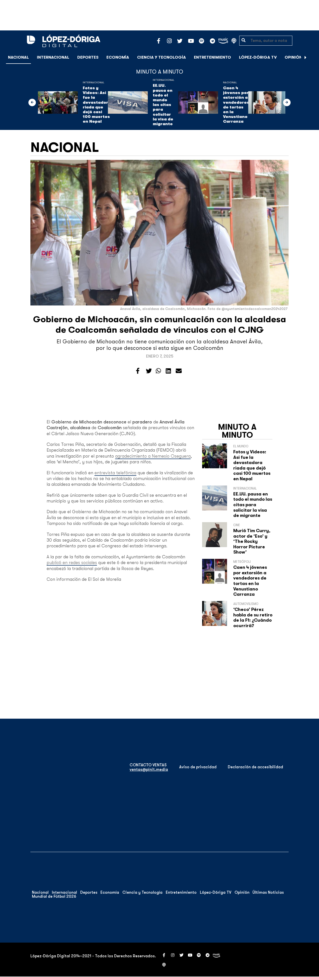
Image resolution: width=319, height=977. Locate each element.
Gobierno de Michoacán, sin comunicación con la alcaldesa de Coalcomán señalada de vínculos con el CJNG (159, 324)
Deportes (87, 57)
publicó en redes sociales (72, 562)
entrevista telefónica (115, 472)
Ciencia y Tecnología (161, 57)
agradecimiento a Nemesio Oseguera (153, 456)
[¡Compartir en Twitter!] (149, 371)
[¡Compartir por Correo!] (179, 371)
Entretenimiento (212, 57)
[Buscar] (312, 57)
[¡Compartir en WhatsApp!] (158, 371)
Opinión (293, 57)
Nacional (18, 57)
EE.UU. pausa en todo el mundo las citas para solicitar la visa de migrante (163, 104)
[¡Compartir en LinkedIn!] (168, 371)
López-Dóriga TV (258, 57)
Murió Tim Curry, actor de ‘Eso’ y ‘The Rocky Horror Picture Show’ (251, 541)
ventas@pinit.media (149, 770)
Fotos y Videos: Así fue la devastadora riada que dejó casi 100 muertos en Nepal (97, 105)
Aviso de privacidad (198, 767)
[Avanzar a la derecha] (305, 57)
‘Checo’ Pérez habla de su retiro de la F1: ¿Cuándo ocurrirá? (252, 617)
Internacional (53, 57)
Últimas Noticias (268, 892)
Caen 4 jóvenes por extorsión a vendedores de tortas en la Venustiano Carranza (236, 105)
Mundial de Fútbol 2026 (54, 896)
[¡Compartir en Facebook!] (138, 371)
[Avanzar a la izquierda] (32, 102)
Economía (117, 57)
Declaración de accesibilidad (255, 767)
